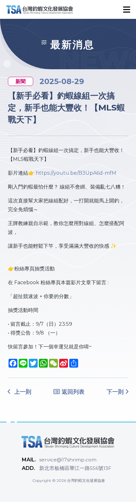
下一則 (115, 391)
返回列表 (72, 391)
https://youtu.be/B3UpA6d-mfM (76, 173)
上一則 (22, 391)
